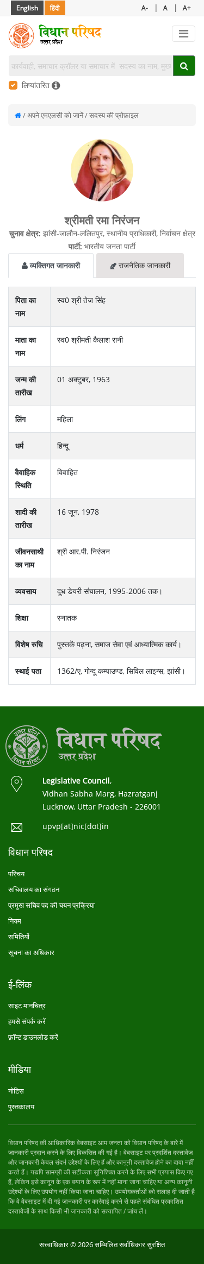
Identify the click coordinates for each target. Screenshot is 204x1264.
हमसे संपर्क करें (27, 1021)
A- (144, 7)
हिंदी (55, 7)
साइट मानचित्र (27, 1005)
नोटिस (16, 1091)
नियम (14, 921)
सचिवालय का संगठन (33, 889)
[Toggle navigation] (183, 34)
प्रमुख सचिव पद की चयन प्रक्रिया (51, 905)
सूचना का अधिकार (31, 952)
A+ (187, 7)
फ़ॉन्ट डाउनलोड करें (33, 1037)
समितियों (18, 936)
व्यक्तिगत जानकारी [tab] (54, 265)
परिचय (16, 874)
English (27, 7)
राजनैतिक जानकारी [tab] (143, 265)
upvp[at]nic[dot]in (75, 826)
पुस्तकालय (21, 1106)
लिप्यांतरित (37, 85)
